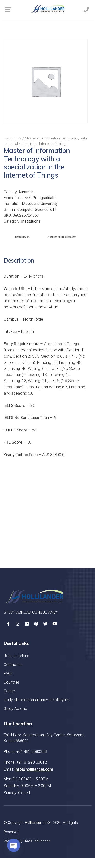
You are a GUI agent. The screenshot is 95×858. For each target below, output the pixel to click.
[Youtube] (54, 624)
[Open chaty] (13, 845)
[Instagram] (17, 624)
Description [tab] (22, 236)
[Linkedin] (26, 624)
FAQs (8, 673)
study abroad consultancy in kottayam (36, 699)
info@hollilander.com (34, 769)
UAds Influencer (36, 841)
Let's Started (68, 545)
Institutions (12, 138)
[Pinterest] (36, 624)
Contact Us (13, 664)
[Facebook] (8, 624)
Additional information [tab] (62, 236)
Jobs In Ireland (16, 656)
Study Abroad (15, 708)
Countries (12, 682)
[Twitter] (45, 624)
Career (9, 691)
